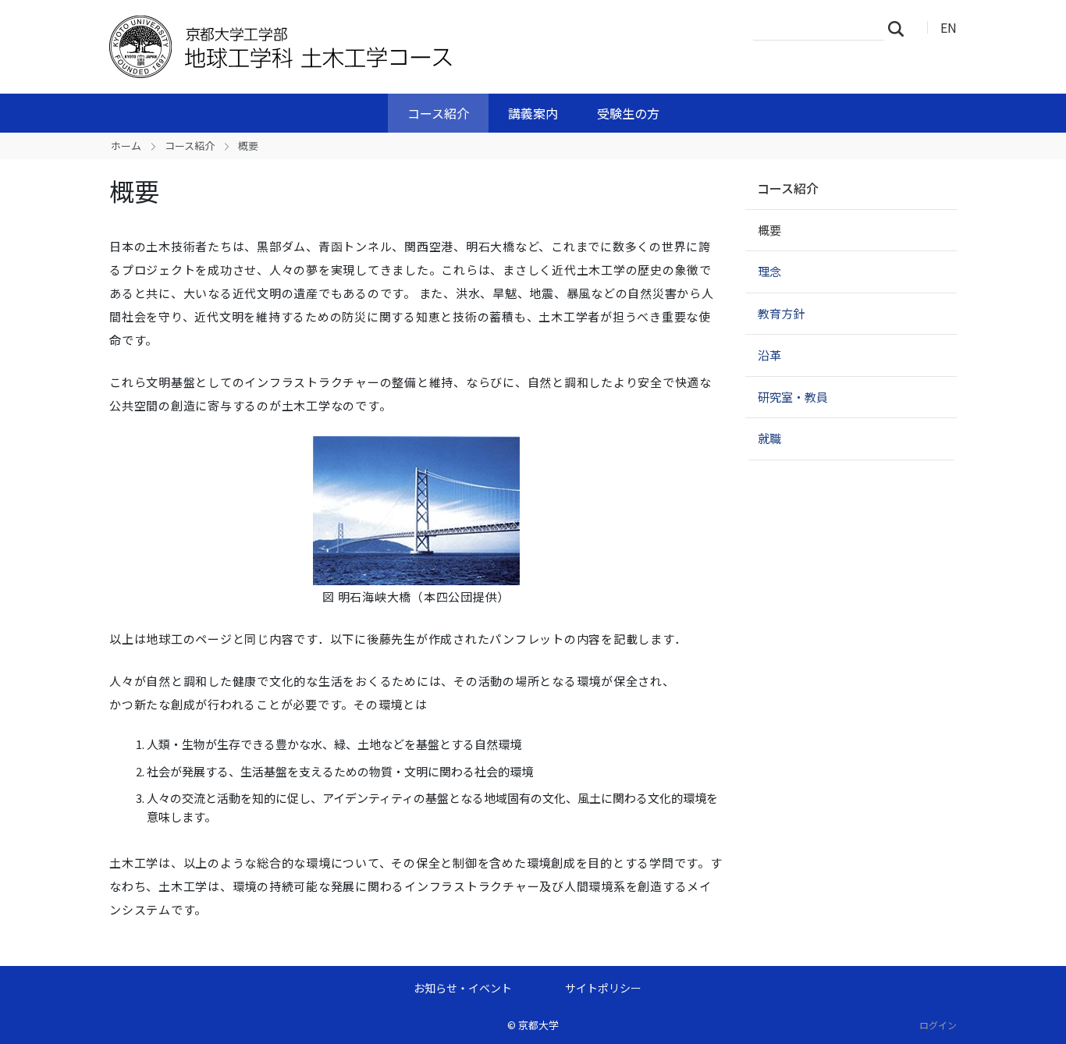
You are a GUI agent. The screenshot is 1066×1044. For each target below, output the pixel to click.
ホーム (126, 145)
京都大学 (538, 1024)
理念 (769, 271)
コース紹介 (438, 113)
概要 (769, 230)
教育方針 (781, 313)
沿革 (769, 354)
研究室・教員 (793, 397)
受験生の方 (628, 113)
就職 (769, 438)
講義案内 (533, 113)
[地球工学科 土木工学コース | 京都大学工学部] (359, 47)
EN (948, 27)
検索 (900, 28)
